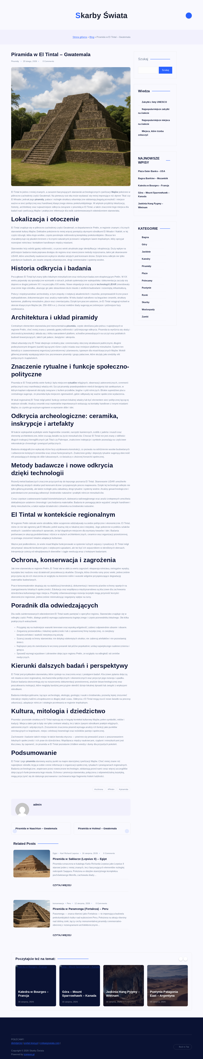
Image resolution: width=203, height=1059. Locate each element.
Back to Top (184, 1047)
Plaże (145, 273)
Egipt (55, 853)
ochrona (99, 789)
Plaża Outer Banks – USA (151, 171)
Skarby (145, 302)
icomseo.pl (29, 1054)
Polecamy (147, 280)
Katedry (146, 259)
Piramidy (15, 61)
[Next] (185, 959)
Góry (144, 244)
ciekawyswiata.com (49, 1043)
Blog (91, 37)
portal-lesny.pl (31, 1043)
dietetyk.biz (17, 1043)
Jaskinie (146, 252)
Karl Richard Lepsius (69, 853)
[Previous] (181, 959)
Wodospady (148, 309)
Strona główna (80, 37)
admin (37, 804)
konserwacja (58, 903)
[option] (35, 985)
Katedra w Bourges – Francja (153, 185)
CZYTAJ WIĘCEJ (62, 885)
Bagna (145, 237)
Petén (111, 789)
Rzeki (145, 295)
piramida (124, 789)
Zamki (145, 317)
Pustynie (146, 288)
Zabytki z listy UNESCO (154, 102)
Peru (69, 903)
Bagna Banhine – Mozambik (153, 178)
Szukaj (143, 59)
